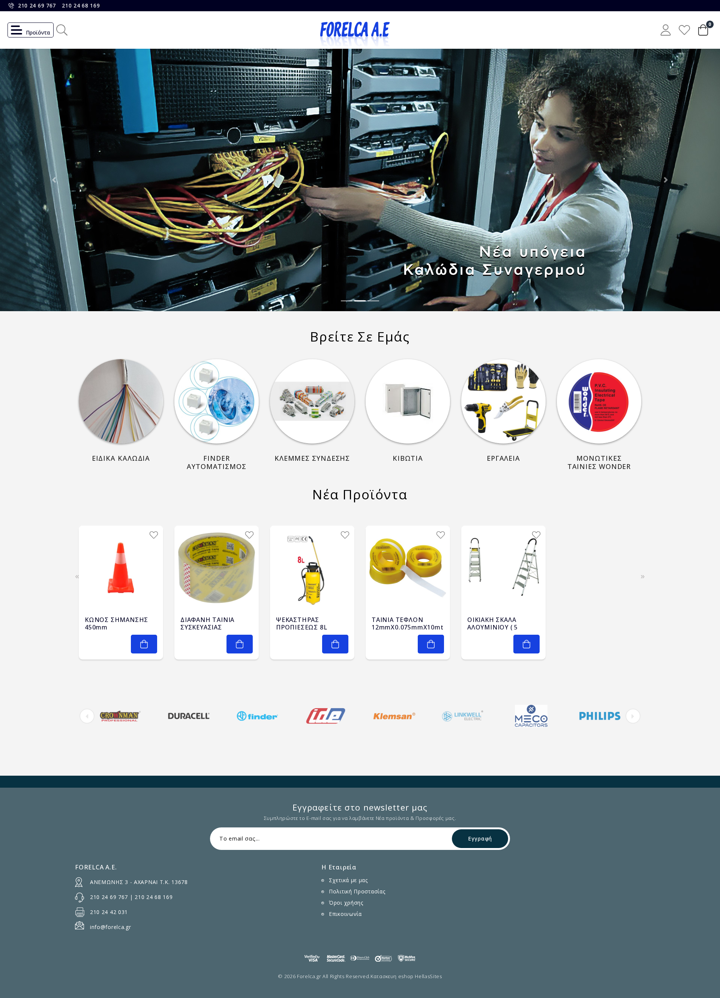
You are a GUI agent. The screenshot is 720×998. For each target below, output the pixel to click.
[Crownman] (120, 716)
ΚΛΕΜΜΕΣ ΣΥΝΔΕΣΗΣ (312, 458)
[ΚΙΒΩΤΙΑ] (408, 401)
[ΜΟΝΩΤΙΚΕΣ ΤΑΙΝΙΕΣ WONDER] (599, 401)
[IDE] (326, 716)
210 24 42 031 (109, 912)
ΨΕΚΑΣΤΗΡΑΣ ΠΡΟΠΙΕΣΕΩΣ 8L (301, 623)
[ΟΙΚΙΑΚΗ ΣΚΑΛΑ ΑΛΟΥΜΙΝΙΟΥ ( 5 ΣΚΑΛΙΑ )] (503, 568)
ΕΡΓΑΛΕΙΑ (503, 458)
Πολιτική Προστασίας (357, 891)
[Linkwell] (462, 716)
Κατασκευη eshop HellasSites (406, 976)
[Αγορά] (144, 644)
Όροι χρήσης (346, 902)
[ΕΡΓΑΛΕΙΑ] (503, 401)
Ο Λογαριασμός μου (665, 29)
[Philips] (599, 716)
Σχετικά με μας (348, 880)
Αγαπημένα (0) (684, 29)
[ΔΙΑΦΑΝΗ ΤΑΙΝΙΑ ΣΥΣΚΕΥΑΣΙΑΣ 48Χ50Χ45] (216, 568)
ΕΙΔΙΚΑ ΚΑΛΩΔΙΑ (121, 458)
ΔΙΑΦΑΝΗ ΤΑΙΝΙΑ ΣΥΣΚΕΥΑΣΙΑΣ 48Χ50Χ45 (207, 627)
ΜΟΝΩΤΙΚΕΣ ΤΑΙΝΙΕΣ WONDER (599, 462)
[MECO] (531, 716)
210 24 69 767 (37, 5)
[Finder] (257, 716)
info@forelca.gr (110, 927)
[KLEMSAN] (394, 716)
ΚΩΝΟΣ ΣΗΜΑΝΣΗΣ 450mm (116, 623)
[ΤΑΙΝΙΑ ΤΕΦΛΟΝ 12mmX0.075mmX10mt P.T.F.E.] (408, 568)
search (61, 29)
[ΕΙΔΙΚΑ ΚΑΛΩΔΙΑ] (121, 401)
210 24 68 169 (81, 5)
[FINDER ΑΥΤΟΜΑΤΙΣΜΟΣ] (216, 401)
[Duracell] (189, 716)
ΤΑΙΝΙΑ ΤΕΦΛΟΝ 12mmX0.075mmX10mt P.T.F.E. (408, 627)
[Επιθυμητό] (153, 535)
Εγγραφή (480, 838)
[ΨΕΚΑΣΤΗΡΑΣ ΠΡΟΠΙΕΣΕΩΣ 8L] (312, 568)
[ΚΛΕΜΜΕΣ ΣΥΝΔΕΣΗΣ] (312, 401)
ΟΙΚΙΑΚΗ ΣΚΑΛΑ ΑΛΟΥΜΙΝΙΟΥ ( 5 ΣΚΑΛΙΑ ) (492, 627)
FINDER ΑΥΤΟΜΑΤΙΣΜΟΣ (216, 462)
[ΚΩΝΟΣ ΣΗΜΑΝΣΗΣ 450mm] (121, 568)
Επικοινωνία (345, 913)
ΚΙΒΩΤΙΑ (408, 458)
